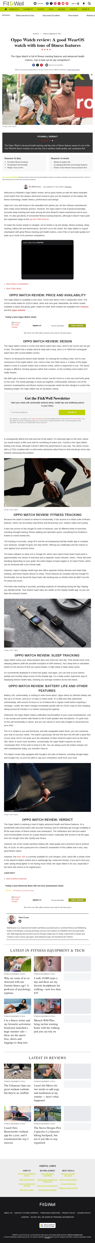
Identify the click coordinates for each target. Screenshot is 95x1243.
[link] (16, 326)
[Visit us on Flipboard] (67, 3)
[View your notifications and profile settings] (83, 3)
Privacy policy (68, 1213)
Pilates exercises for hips (25, 15)
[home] (6, 9)
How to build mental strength (27, 1185)
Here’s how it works (73, 70)
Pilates (41, 9)
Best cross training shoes (47, 1186)
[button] (47, 325)
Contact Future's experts (26, 1213)
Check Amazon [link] (77, 326)
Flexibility (28, 9)
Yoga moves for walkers (51, 15)
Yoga (51, 9)
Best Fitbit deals (13, 288)
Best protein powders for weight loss (47, 1181)
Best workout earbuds (16, 879)
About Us (8, 1213)
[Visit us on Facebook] (47, 3)
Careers (25, 1217)
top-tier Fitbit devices (39, 219)
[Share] (33, 65)
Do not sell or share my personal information (52, 1217)
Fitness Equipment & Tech (52, 34)
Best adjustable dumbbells (47, 1175)
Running (73, 9)
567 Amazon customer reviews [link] (23, 890)
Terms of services (37, 419)
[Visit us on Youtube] (63, 3)
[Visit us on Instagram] (55, 3)
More (84, 9)
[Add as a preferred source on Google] (47, 1225)
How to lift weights (26, 1180)
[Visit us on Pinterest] (59, 3)
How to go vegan (27, 1190)
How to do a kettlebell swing (27, 1175)
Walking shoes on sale (68, 1188)
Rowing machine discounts (68, 1175)
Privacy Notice (76, 419)
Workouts (14, 9)
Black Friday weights (68, 1180)
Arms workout (73, 15)
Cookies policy (84, 1213)
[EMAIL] (20, 921)
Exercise (36, 34)
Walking (61, 9)
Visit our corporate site (74, 1235)
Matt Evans (36, 187)
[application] (47, 259)
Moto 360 (21, 857)
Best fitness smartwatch (17, 284)
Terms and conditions (50, 1213)
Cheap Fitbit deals (68, 1184)
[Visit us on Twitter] (51, 3)
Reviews (68, 187)
